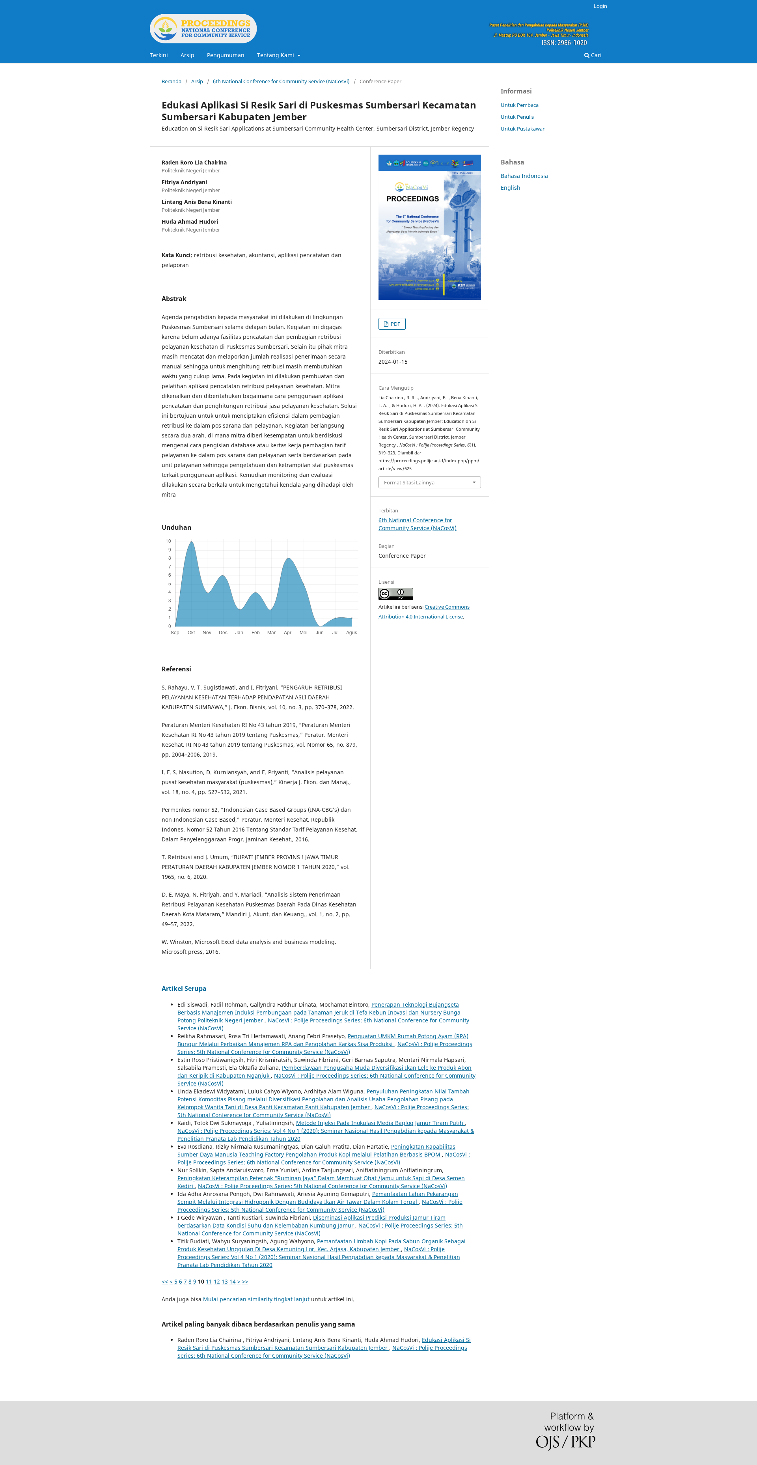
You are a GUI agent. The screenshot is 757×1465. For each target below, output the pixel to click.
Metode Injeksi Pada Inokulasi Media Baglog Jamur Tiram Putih (380, 1123)
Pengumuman (225, 55)
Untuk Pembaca (520, 104)
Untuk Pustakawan (523, 128)
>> (245, 1281)
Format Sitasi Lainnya (409, 482)
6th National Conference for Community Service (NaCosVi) (281, 81)
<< (165, 1281)
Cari (595, 55)
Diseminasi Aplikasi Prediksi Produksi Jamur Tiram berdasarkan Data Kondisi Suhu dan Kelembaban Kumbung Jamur (311, 1221)
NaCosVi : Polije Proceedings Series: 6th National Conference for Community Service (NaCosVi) (323, 1158)
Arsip (187, 55)
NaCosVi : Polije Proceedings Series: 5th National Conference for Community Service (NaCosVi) (324, 1048)
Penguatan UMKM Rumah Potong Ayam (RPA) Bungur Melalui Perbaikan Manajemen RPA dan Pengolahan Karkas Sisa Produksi (322, 1040)
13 (225, 1281)
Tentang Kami (276, 55)
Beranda (171, 81)
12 (217, 1281)
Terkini (159, 55)
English (510, 187)
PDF (395, 323)
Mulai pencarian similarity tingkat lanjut (256, 1299)
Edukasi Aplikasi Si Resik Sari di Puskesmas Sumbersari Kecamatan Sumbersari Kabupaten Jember (324, 1343)
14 (232, 1281)
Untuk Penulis (517, 116)
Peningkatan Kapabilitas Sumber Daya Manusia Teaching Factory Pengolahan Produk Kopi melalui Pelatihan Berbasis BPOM (316, 1150)
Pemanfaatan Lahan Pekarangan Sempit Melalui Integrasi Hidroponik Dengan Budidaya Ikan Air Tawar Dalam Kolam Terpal (317, 1197)
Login (600, 5)
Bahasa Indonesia (524, 175)
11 (209, 1281)
